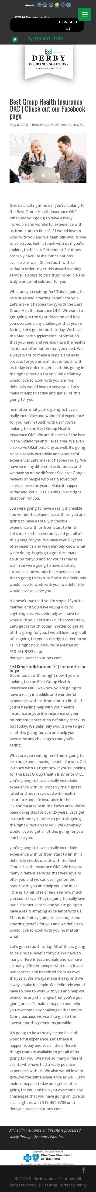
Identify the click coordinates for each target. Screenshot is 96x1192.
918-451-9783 (48, 38)
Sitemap (49, 1185)
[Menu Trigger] (84, 14)
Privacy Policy (73, 1185)
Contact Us (68, 25)
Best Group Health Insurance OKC (58, 124)
